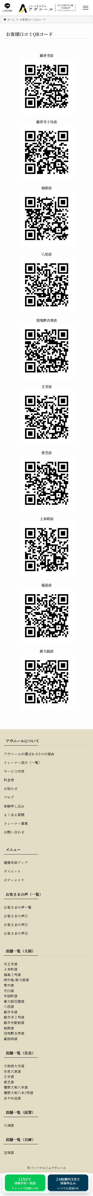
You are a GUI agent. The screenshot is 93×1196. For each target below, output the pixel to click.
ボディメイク (14, 880)
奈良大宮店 (12, 1071)
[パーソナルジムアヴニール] (46, 8)
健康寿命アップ (16, 862)
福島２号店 (12, 974)
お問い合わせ (14, 832)
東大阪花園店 (14, 1001)
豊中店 (9, 985)
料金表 (9, 779)
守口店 (9, 990)
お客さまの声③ (16, 933)
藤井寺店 (11, 1011)
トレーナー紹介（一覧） (23, 762)
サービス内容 (14, 771)
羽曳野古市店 (14, 1033)
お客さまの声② (16, 924)
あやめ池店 (12, 1098)
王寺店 (9, 1076)
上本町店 (11, 969)
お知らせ (11, 788)
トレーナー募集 (16, 823)
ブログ (9, 797)
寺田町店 (11, 995)
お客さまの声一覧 (17, 907)
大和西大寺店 (14, 1065)
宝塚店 (9, 1152)
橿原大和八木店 (16, 1087)
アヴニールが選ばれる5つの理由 (29, 753)
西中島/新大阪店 (16, 979)
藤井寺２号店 (14, 1017)
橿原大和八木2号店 (18, 1092)
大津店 (9, 1125)
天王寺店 (11, 963)
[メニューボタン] (85, 8)
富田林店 (11, 1038)
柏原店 (9, 1027)
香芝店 (9, 1081)
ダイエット (12, 871)
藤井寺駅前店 (14, 1022)
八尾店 (9, 1006)
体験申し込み (14, 806)
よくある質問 (14, 814)
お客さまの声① (16, 915)
